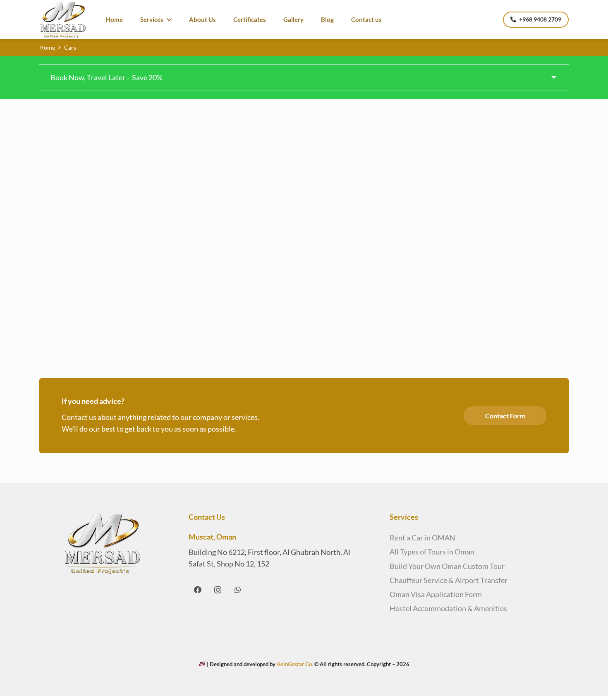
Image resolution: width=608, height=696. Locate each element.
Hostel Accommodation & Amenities (448, 608)
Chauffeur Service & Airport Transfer (448, 580)
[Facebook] (198, 590)
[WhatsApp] (238, 590)
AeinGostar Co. (295, 664)
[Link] (63, 19)
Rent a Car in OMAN (422, 537)
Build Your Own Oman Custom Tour (447, 566)
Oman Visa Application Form (436, 594)
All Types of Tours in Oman (432, 551)
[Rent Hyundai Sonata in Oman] (100, 154)
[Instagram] (217, 590)
